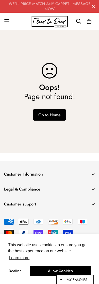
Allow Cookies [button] (60, 271)
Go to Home (49, 115)
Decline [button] (15, 271)
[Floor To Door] (49, 21)
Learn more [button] (19, 258)
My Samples (77, 279)
